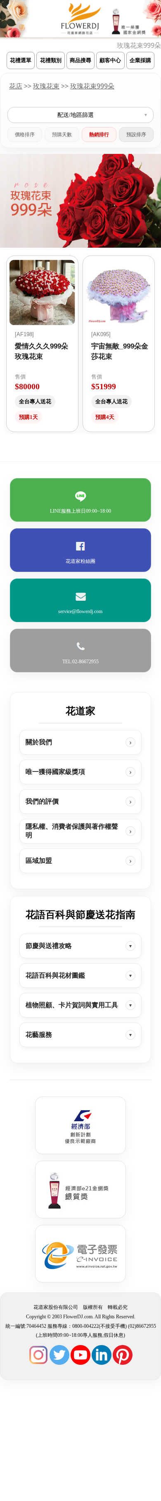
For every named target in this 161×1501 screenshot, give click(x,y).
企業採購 (140, 60)
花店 (15, 86)
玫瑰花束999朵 (92, 86)
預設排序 (136, 134)
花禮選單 (20, 60)
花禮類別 (51, 60)
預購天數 (62, 134)
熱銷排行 (99, 134)
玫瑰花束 (46, 86)
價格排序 (25, 134)
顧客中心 (110, 60)
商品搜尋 (80, 60)
